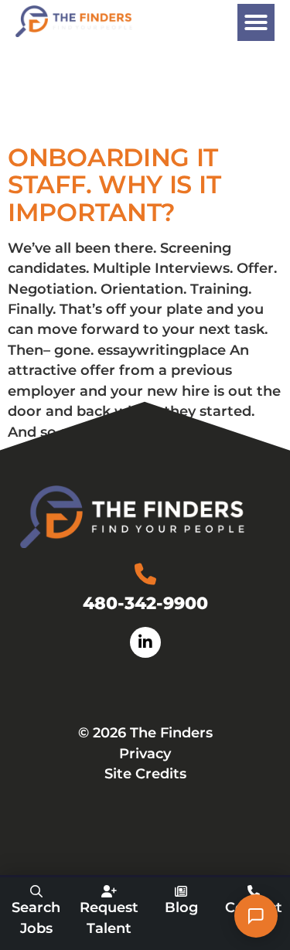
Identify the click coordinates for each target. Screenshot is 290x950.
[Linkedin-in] (145, 642)
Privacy (145, 753)
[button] (256, 22)
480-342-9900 (145, 603)
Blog (181, 907)
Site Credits (145, 773)
